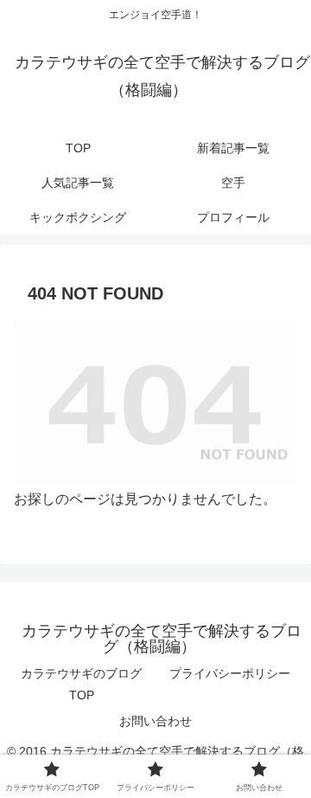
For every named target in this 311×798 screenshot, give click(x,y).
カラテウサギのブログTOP (81, 684)
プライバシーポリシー (229, 673)
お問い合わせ (155, 721)
